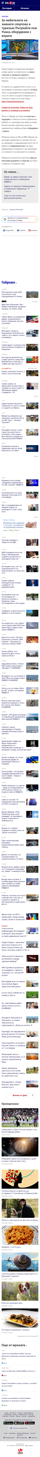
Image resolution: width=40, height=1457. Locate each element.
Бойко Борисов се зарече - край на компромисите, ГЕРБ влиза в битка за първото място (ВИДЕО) (13, 788)
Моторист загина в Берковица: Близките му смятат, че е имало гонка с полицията (13, 334)
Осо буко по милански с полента (15, 1330)
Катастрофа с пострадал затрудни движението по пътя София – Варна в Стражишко (13, 774)
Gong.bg (20, 1413)
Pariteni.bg (5, 1416)
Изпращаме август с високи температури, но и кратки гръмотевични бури (13, 1058)
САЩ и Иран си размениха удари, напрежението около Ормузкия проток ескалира (13, 320)
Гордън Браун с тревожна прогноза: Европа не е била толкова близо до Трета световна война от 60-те (15, 946)
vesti (5, 1390)
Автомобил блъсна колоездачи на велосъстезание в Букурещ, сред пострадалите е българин (13, 599)
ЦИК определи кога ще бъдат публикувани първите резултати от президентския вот (12, 555)
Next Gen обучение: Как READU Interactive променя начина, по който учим (14, 306)
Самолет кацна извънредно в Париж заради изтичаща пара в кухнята (12, 730)
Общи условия (29, 1445)
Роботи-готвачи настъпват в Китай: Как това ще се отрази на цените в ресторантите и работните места (14, 899)
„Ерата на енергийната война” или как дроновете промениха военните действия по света (19, 1356)
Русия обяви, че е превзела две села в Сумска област (11, 653)
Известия (34, 1437)
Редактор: (5, 209)
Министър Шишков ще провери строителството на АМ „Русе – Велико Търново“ (13, 419)
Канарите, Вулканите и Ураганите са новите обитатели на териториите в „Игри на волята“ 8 (17, 1021)
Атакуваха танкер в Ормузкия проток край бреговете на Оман (12, 448)
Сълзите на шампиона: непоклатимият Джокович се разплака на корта (16, 1399)
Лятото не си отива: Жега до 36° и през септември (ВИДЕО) (13, 690)
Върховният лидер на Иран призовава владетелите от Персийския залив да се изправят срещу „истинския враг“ (17, 745)
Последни (7, 8)
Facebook (22, 230)
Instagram (34, 230)
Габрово (8, 282)
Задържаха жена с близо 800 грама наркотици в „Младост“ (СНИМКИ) (13, 666)
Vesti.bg (18, 1416)
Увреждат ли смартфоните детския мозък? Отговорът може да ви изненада (13, 1034)
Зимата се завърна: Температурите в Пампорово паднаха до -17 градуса (19, 188)
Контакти (33, 1433)
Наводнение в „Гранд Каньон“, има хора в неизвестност (11, 1084)
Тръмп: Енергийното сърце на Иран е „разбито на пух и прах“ (19, 1384)
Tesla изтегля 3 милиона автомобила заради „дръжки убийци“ (12, 958)
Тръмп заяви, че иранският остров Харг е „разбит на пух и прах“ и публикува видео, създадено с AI (13, 388)
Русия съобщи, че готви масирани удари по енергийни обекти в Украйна (12, 760)
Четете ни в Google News (20, 1428)
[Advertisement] (20, 256)
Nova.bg (24, 1416)
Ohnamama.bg (23, 1414)
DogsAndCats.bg (28, 1413)
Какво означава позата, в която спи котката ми (13, 372)
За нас (5, 1433)
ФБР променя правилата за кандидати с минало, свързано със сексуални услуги (13, 971)
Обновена (4, 926)
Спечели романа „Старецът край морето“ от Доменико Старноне (19, 1275)
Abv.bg (6, 1413)
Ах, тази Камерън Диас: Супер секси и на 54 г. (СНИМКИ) (12, 1005)
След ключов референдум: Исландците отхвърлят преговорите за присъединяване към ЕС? (14, 932)
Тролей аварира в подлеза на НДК (10, 541)
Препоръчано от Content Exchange (27, 1336)
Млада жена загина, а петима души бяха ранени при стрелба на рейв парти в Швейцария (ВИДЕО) (13, 883)
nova (5, 1363)
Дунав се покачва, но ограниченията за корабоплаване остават (12, 857)
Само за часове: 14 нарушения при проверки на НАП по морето (13, 802)
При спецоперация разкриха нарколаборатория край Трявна (13, 843)
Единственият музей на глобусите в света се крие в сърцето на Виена (13, 405)
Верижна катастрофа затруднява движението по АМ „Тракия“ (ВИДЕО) (12, 482)
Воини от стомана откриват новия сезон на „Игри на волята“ (13, 830)
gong (5, 1405)
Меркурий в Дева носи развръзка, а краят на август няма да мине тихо (19, 1160)
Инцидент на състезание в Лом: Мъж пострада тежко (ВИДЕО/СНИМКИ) (13, 678)
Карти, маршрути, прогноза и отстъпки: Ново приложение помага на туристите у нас (13, 1072)
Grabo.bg (30, 1414)
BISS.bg (15, 1414)
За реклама (12, 1433)
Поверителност (10, 1437)
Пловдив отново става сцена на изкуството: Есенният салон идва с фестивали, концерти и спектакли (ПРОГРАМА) (12, 434)
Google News (10, 230)
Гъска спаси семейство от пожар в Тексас (13, 994)
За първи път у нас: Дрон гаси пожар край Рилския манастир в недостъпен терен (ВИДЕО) (13, 626)
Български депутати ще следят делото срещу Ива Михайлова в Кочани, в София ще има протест (13, 360)
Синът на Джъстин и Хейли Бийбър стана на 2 (18, 1371)
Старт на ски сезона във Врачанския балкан (15, 196)
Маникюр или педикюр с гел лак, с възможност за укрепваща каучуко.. (14, 526)
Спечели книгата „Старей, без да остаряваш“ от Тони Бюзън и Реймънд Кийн (20, 1192)
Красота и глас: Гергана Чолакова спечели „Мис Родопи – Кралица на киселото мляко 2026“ (12, 640)
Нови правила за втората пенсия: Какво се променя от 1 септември (13, 1045)
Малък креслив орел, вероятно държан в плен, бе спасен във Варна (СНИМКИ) (13, 704)
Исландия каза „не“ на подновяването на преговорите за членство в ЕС (13, 569)
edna (5, 1375)
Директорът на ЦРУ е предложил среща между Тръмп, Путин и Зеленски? (13, 917)
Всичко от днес (20, 1095)
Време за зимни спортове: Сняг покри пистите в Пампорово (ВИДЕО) (18, 179)
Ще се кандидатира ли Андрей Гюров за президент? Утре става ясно (12, 508)
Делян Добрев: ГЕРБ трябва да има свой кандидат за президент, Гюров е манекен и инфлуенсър (12, 816)
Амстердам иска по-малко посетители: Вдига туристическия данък (13, 984)
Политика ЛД (23, 1437)
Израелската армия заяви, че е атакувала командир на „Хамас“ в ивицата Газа (13, 869)
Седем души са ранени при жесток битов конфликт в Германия (14, 347)
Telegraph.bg (31, 1416)
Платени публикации (23, 1433)
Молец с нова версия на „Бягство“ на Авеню (20, 1220)
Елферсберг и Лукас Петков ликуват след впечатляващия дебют (19, 1130)
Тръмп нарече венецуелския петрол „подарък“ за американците (11, 583)
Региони (25, 8)
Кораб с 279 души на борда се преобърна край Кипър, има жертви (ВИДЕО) (14, 717)
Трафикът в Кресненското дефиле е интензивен (13, 612)
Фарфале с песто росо (11, 1247)
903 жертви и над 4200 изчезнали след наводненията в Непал (12, 294)
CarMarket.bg (7, 1414)
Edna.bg (12, 1416)
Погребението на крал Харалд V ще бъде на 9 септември (12, 495)
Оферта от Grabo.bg (7, 520)
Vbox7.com (13, 1413)
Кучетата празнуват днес (12, 1303)
